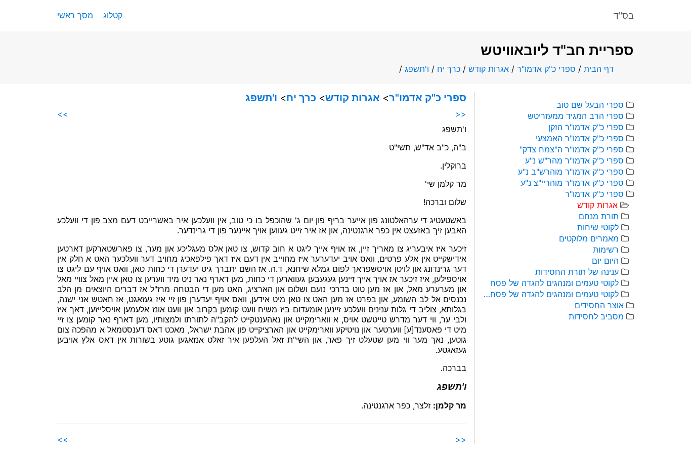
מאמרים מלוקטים (589, 238)
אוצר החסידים (599, 305)
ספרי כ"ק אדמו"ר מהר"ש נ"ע (574, 160)
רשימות (606, 249)
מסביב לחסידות (596, 316)
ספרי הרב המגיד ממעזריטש (576, 116)
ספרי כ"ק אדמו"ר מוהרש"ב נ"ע (571, 172)
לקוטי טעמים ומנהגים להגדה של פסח (554, 283)
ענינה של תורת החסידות (577, 272)
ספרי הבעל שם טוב (590, 105)
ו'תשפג (417, 69)
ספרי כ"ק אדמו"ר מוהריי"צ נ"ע (572, 183)
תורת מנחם (599, 216)
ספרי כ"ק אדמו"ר (546, 69)
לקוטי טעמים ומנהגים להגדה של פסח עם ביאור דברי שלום (550, 294)
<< (460, 114)
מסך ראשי (75, 15)
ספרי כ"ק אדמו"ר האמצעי (580, 138)
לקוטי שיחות (598, 227)
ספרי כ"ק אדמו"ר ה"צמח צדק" (572, 149)
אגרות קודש (488, 69)
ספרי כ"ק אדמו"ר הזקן (586, 127)
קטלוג (112, 15)
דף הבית (599, 69)
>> (62, 114)
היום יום (605, 261)
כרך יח (448, 69)
